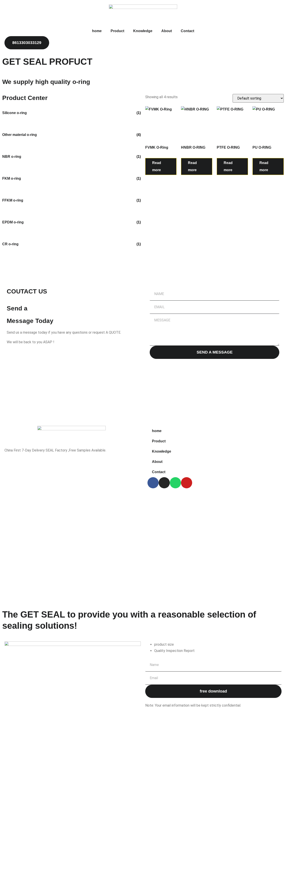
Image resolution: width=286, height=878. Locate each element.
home (97, 31)
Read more (156, 166)
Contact (187, 31)
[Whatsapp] (175, 482)
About (166, 31)
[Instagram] (164, 482)
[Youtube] (186, 482)
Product (117, 31)
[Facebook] (153, 482)
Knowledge (142, 31)
